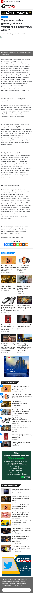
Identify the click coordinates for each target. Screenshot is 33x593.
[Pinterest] (14, 244)
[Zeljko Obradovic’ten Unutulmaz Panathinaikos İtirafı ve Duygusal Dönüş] (6, 531)
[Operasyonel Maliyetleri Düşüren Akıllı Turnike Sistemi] (6, 491)
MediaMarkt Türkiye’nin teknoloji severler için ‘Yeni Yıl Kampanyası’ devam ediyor (21, 435)
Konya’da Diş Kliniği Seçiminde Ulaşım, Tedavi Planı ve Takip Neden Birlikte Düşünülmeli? (20, 514)
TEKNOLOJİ (4, 17)
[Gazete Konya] (8, 6)
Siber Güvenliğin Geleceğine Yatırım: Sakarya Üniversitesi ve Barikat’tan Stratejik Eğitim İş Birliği (24, 347)
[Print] (20, 244)
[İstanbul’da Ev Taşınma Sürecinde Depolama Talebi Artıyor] (6, 523)
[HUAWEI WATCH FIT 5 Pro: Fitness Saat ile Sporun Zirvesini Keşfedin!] (24, 260)
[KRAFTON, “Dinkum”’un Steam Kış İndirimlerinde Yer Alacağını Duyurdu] (24, 300)
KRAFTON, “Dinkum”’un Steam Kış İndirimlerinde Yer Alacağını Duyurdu (24, 307)
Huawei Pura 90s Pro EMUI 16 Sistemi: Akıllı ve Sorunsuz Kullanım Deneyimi (20, 388)
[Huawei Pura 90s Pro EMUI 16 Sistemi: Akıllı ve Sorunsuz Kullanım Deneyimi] (8, 260)
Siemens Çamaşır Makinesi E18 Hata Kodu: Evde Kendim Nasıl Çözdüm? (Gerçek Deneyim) (24, 288)
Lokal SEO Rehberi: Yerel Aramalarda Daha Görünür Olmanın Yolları (8, 286)
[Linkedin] (11, 244)
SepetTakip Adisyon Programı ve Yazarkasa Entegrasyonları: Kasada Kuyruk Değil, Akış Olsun (21, 419)
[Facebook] (5, 244)
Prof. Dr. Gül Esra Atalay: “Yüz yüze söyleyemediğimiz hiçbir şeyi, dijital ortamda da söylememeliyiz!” (8, 347)
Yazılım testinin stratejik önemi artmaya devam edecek (24, 326)
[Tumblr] (23, 244)
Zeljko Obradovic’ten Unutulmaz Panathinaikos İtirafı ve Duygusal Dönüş (21, 530)
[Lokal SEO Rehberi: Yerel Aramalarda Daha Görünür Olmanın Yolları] (8, 279)
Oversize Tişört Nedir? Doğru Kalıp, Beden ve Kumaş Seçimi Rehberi (20, 498)
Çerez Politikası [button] (17, 585)
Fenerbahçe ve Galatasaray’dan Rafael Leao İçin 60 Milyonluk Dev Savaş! (21, 548)
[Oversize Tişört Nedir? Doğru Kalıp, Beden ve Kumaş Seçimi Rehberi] (6, 499)
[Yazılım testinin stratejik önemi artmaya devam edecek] (24, 319)
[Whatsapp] (17, 244)
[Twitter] (8, 244)
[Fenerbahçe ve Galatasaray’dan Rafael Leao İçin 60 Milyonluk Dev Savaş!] (6, 548)
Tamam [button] (16, 590)
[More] (27, 244)
